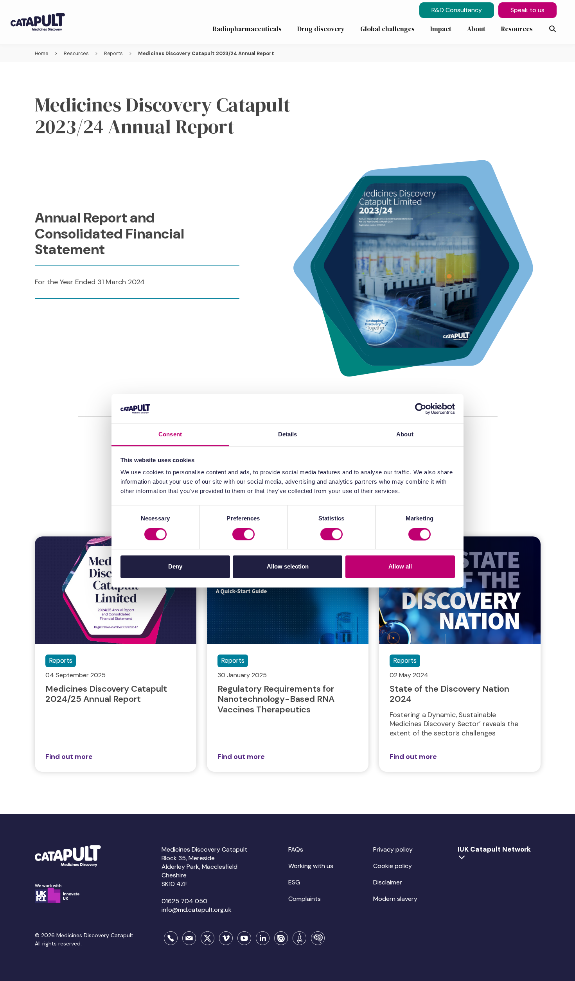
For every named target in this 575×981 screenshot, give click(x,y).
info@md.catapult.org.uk (197, 910)
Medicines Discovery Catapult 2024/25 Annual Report (106, 694)
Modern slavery (395, 899)
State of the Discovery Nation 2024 (449, 694)
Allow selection (288, 566)
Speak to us (527, 10)
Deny (175, 566)
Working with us (310, 866)
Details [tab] (287, 434)
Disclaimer (387, 882)
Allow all (400, 566)
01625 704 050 (184, 901)
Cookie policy (392, 866)
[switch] (243, 534)
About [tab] (404, 434)
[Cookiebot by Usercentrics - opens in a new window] (420, 408)
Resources (76, 53)
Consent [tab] (170, 434)
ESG (294, 882)
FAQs (295, 849)
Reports (113, 53)
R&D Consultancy (456, 10)
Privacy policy (393, 849)
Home (42, 53)
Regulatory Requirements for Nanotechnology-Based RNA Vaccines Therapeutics (275, 699)
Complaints (304, 899)
